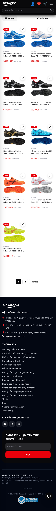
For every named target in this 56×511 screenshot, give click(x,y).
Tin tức (5, 399)
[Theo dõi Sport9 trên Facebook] (5, 424)
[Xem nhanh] (22, 29)
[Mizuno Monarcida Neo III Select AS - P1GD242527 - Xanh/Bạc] (14, 38)
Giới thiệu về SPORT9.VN (13, 349)
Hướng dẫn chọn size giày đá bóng (18, 372)
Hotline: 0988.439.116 (15, 336)
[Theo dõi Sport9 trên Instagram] (19, 424)
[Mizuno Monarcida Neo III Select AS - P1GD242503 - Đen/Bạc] (14, 86)
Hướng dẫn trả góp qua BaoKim (17, 391)
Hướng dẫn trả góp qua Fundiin (16, 384)
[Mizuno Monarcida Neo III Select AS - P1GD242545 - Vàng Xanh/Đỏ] (14, 233)
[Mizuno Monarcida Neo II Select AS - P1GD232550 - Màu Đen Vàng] (14, 135)
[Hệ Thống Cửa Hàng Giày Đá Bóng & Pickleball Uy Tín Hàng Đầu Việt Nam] (9, 4)
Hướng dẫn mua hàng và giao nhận (18, 357)
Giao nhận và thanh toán (13, 361)
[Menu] (51, 4)
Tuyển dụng (7, 410)
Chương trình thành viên (13, 407)
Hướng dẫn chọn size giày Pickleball (18, 387)
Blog (4, 403)
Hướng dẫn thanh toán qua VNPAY (18, 395)
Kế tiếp (35, 282)
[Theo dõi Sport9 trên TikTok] (12, 424)
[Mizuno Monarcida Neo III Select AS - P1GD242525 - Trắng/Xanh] (42, 38)
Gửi (28, 454)
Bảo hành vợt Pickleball (13, 376)
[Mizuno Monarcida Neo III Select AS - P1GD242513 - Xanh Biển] (42, 135)
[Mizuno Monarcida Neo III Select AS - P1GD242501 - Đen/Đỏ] (42, 86)
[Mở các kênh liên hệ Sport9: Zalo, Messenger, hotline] (49, 496)
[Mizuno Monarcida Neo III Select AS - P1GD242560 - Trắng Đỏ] (42, 184)
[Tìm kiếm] (50, 11)
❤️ (39, 4)
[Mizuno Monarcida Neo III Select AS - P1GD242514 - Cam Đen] (14, 184)
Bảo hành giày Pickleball (13, 380)
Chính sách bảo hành (11, 365)
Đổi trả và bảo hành (11, 368)
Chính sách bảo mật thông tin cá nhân (19, 353)
